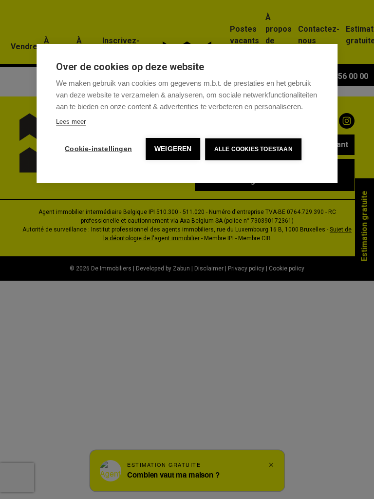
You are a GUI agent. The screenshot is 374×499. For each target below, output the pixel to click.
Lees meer (71, 121)
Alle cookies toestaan (253, 149)
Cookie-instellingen (98, 149)
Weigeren (173, 149)
